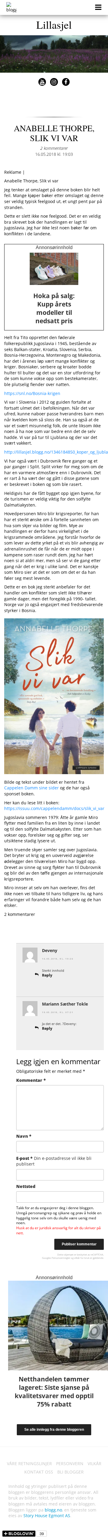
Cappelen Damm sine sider (31, 788)
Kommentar (31, 1080)
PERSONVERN (69, 1463)
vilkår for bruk (81, 1257)
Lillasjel (54, 24)
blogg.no (53, 1510)
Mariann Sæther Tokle (65, 1004)
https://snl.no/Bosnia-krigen (32, 393)
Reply (47, 975)
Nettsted (25, 1186)
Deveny (49, 950)
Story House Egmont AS (46, 1515)
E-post (54, 1161)
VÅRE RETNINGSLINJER (29, 1463)
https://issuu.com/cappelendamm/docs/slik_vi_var (54, 808)
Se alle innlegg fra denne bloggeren (54, 1429)
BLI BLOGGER (70, 1472)
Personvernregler (61, 1257)
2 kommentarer (54, 148)
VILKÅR (94, 1463)
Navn (24, 1136)
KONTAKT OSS (38, 1472)
